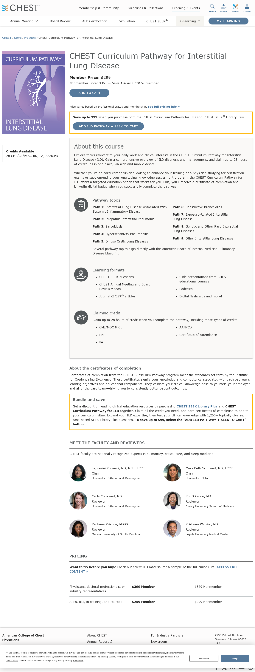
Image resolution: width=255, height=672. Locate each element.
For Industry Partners (167, 635)
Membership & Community (99, 8)
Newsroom (159, 641)
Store (17, 37)
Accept (235, 658)
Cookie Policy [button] (12, 660)
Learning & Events (186, 8)
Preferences (204, 658)
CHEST (6, 37)
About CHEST (97, 635)
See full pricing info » (164, 106)
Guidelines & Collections (145, 8)
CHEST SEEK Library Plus (197, 406)
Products (30, 37)
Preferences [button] (78, 660)
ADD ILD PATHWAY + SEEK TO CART (108, 126)
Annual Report (98, 641)
